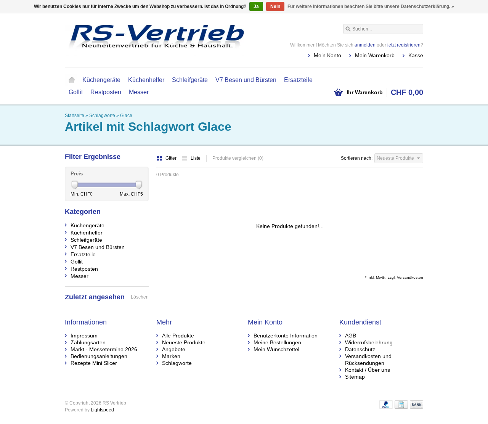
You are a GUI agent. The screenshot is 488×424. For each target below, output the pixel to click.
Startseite (72, 80)
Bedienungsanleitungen (99, 356)
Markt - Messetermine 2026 (104, 349)
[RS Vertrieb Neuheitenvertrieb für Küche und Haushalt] (154, 40)
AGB (350, 335)
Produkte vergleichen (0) (237, 158)
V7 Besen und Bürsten (245, 80)
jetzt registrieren (404, 45)
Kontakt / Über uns (367, 370)
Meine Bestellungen (277, 342)
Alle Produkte (178, 335)
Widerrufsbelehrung (369, 342)
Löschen (140, 297)
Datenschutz (360, 349)
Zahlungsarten (88, 342)
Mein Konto (327, 55)
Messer (139, 92)
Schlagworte (102, 115)
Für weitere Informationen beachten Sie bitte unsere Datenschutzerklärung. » (370, 6)
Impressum (84, 335)
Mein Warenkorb (375, 55)
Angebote (173, 349)
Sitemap (355, 377)
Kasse (415, 55)
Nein (275, 6)
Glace (126, 115)
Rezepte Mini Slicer (94, 363)
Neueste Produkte (183, 342)
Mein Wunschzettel (276, 349)
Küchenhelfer (146, 80)
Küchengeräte (101, 80)
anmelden (365, 45)
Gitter (171, 158)
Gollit (76, 92)
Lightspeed (102, 410)
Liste (196, 158)
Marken (171, 356)
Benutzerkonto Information (286, 335)
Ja (256, 6)
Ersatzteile (298, 80)
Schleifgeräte (190, 80)
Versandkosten (410, 277)
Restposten (105, 92)
